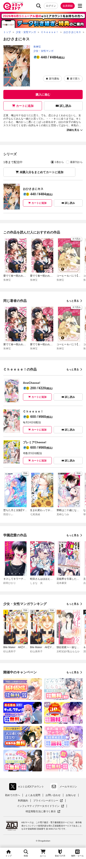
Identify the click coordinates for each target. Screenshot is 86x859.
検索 (26, 856)
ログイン (51, 5)
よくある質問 (32, 795)
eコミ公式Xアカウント (27, 787)
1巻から (59, 162)
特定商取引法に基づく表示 (43, 811)
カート (43, 856)
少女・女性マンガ (43, 50)
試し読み (65, 105)
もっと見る (72, 300)
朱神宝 (37, 46)
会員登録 (68, 5)
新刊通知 (54, 78)
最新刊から (76, 162)
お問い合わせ (53, 795)
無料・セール (77, 856)
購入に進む (43, 94)
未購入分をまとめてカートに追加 (41, 172)
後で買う (75, 78)
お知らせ (71, 795)
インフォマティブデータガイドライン (38, 806)
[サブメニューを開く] (80, 6)
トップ (8, 856)
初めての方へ (12, 795)
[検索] (38, 6)
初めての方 (60, 856)
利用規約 (23, 800)
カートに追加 (25, 105)
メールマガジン (68, 786)
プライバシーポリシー (48, 800)
